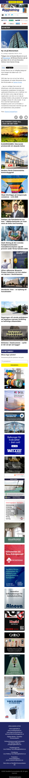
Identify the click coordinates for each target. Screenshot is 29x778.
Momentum (6, 58)
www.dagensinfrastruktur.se (14, 732)
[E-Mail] (26, 117)
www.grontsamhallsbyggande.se (14, 734)
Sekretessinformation (15, 777)
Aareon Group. (17, 82)
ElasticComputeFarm (11, 111)
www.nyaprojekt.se (14, 728)
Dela (3, 67)
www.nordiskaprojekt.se (14, 730)
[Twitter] (16, 117)
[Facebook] (21, 117)
